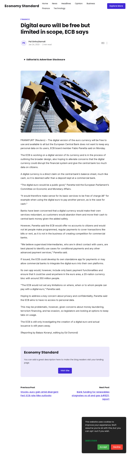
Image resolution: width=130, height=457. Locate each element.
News (54, 3)
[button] (107, 43)
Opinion (79, 3)
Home (45, 3)
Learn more (91, 440)
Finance (46, 8)
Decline (116, 447)
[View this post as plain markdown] (102, 43)
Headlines (66, 3)
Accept (103, 447)
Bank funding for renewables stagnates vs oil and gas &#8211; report (90, 395)
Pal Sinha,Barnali (37, 41)
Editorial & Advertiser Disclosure (46, 59)
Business (91, 3)
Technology (59, 8)
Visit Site (65, 370)
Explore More (116, 5)
